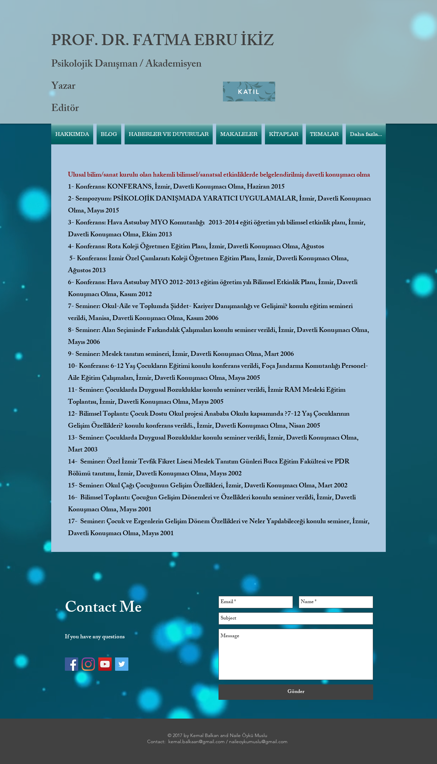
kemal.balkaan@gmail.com (196, 741)
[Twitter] (121, 664)
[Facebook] (71, 664)
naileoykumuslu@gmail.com (258, 741)
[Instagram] (88, 664)
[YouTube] (105, 664)
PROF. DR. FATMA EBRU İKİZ (162, 42)
